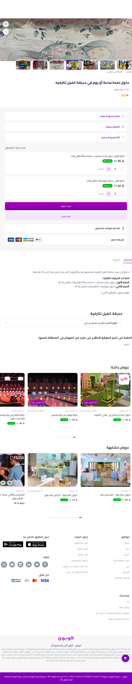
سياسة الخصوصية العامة (118, 619)
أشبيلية (126, 344)
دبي (127, 566)
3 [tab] (66, 437)
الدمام (126, 555)
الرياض (129, 71)
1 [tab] (74, 437)
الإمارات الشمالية (122, 578)
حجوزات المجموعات (79, 560)
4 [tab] (61, 437)
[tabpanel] (66, 39)
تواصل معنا (124, 607)
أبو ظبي (126, 572)
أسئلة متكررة (82, 549)
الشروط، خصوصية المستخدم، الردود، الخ (112, 613)
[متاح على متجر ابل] (36, 543)
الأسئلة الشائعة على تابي (77, 572)
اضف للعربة (66, 206)
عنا (128, 601)
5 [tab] (57, 437)
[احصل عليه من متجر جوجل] (13, 543)
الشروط (116, 260)
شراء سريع (66, 216)
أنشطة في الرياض (114, 71)
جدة (127, 549)
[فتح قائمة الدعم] (125, 658)
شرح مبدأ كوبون (81, 543)
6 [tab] (59, 517)
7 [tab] (55, 517)
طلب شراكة (83, 555)
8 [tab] (51, 517)
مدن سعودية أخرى (121, 560)
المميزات (127, 260)
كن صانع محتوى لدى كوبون (75, 566)
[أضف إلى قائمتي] (6, 24)
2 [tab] (70, 437)
